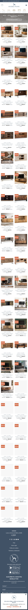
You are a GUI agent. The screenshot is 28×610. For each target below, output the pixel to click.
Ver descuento (22, 1)
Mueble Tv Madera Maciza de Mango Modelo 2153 (7, 144)
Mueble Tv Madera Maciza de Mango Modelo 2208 (7, 124)
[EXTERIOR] (3, 10)
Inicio (4, 15)
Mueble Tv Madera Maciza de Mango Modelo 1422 (20, 437)
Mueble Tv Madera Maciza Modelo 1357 (7, 520)
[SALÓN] (14, 10)
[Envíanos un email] (14, 539)
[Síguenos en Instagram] (11, 539)
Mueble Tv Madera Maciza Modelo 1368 (20, 520)
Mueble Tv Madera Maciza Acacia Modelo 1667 (7, 500)
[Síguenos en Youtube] (18, 539)
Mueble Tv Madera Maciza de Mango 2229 (7, 207)
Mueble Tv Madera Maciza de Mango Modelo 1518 (20, 479)
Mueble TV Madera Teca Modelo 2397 (21, 82)
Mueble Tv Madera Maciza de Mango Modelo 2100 (7, 166)
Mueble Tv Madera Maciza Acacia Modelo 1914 (20, 249)
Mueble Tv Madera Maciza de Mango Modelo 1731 (20, 416)
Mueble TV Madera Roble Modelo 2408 (7, 61)
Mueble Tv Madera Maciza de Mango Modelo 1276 (7, 416)
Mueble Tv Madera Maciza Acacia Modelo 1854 (20, 291)
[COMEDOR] (19, 10)
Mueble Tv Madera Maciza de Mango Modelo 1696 (7, 437)
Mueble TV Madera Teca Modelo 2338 (21, 40)
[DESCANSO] (8, 10)
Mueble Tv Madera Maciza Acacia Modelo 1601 (20, 395)
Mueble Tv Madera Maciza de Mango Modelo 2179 (20, 124)
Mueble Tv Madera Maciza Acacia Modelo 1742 (7, 375)
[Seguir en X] (13, 539)
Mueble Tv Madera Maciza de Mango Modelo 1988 (7, 270)
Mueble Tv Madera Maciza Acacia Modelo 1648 (7, 355)
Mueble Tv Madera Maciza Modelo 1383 (20, 500)
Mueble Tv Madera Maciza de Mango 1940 (7, 228)
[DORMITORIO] (24, 10)
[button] (2, 5)
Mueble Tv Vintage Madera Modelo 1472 (7, 479)
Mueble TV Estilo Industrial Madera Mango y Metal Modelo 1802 (7, 291)
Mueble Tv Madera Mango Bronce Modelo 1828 (7, 313)
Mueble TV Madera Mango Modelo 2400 (20, 61)
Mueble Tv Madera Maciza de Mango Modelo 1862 (20, 270)
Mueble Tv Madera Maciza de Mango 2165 (20, 207)
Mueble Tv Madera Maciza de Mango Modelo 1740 (20, 334)
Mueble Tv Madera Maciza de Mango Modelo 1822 (20, 313)
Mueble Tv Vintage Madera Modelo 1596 (20, 355)
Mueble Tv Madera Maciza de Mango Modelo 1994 (20, 166)
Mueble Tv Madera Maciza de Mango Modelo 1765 (7, 334)
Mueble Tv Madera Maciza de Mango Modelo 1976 (7, 186)
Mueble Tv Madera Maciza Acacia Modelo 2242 (7, 103)
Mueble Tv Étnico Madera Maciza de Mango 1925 (7, 249)
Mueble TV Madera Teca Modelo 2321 (7, 82)
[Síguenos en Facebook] (9, 539)
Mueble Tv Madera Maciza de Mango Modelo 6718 (20, 375)
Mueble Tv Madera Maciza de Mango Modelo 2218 (20, 103)
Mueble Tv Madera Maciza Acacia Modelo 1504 (20, 458)
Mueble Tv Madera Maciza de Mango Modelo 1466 (7, 458)
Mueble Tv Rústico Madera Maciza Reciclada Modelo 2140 (20, 145)
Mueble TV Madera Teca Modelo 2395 (7, 40)
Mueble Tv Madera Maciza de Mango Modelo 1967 (20, 186)
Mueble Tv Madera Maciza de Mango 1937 (20, 228)
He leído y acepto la (14, 592)
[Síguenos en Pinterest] (16, 539)
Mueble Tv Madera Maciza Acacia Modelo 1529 (7, 395)
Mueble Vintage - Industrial (16, 15)
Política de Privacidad (19, 592)
